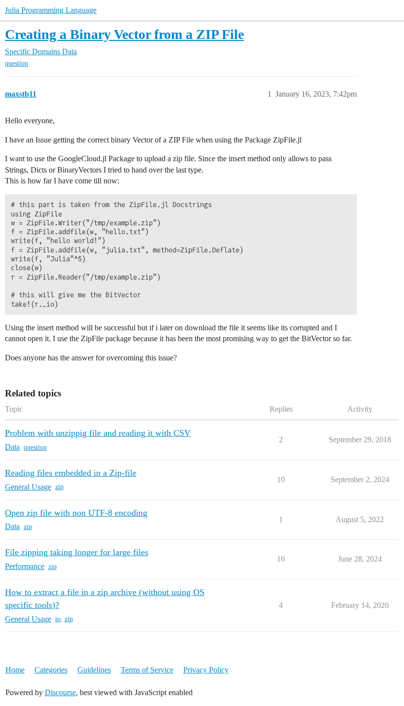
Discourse (60, 692)
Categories (50, 670)
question (16, 63)
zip (59, 487)
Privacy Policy (206, 670)
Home (15, 670)
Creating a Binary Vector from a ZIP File (124, 34)
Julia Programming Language (51, 10)
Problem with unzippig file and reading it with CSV (98, 433)
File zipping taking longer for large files (76, 552)
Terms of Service (147, 670)
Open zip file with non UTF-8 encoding (76, 513)
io (58, 619)
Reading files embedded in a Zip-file (70, 473)
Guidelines (94, 670)
